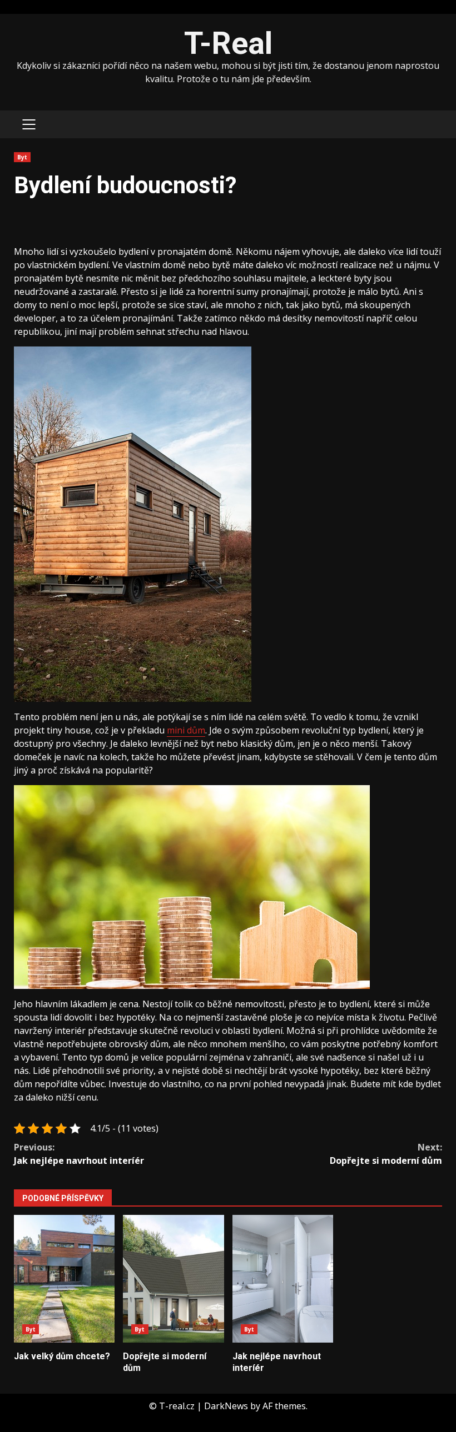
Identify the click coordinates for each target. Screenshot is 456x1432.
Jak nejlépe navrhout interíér (79, 1154)
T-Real (228, 43)
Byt (22, 157)
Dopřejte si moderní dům (386, 1154)
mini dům (186, 730)
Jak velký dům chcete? (64, 1279)
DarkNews (226, 1406)
